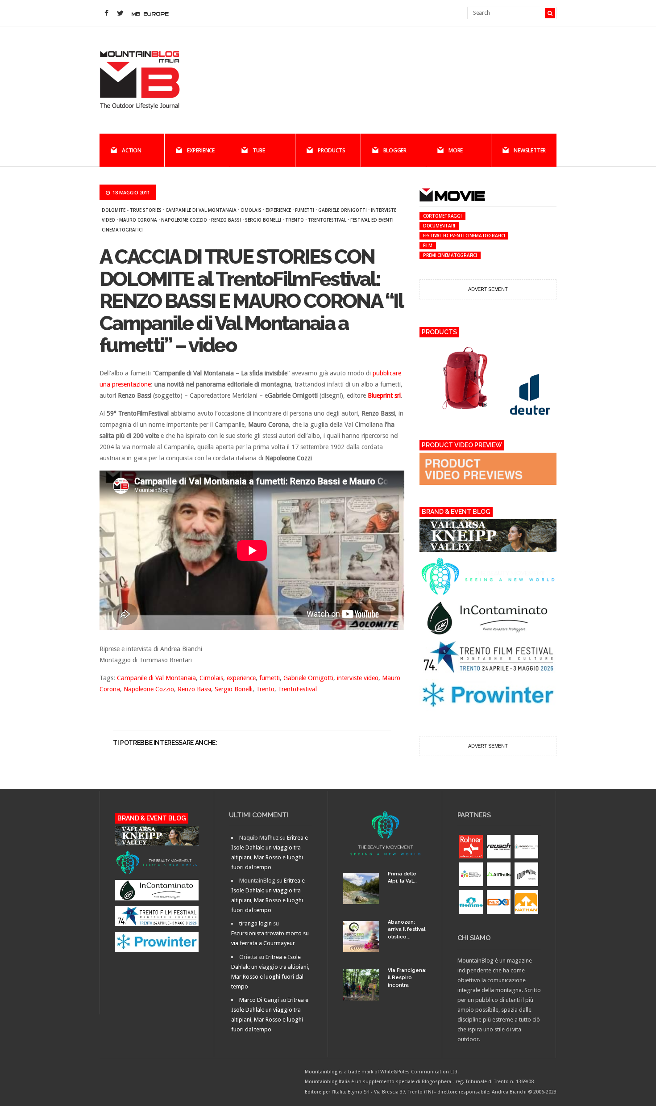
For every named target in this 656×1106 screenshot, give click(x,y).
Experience (201, 150)
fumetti (304, 210)
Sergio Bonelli (263, 220)
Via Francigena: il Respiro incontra (407, 977)
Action (131, 150)
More (455, 150)
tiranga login (255, 923)
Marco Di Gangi (259, 1000)
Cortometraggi (442, 216)
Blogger (395, 150)
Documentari (439, 226)
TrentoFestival (327, 220)
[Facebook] (106, 13)
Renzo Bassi (226, 220)
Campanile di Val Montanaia (201, 210)
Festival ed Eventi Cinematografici (464, 235)
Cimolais (251, 210)
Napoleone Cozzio (184, 220)
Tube (259, 150)
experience (278, 210)
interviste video (357, 677)
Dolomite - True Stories (132, 210)
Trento (294, 220)
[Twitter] (120, 13)
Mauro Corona (138, 220)
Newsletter (530, 150)
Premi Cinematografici (450, 255)
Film (427, 245)
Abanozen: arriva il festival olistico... (406, 929)
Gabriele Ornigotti (342, 210)
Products (331, 150)
